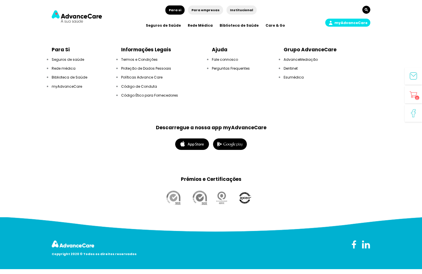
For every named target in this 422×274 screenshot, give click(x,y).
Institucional (241, 10)
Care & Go (275, 25)
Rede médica (64, 68)
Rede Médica (200, 25)
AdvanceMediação (301, 59)
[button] (347, 23)
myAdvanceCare (67, 86)
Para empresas (205, 10)
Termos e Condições (139, 59)
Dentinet (291, 68)
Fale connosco (225, 59)
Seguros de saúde (68, 59)
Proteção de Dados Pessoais (146, 68)
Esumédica (294, 77)
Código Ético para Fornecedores (149, 95)
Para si (175, 10)
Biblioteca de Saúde (239, 25)
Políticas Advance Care (141, 77)
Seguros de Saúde (163, 25)
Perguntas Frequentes (231, 68)
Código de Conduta (139, 86)
